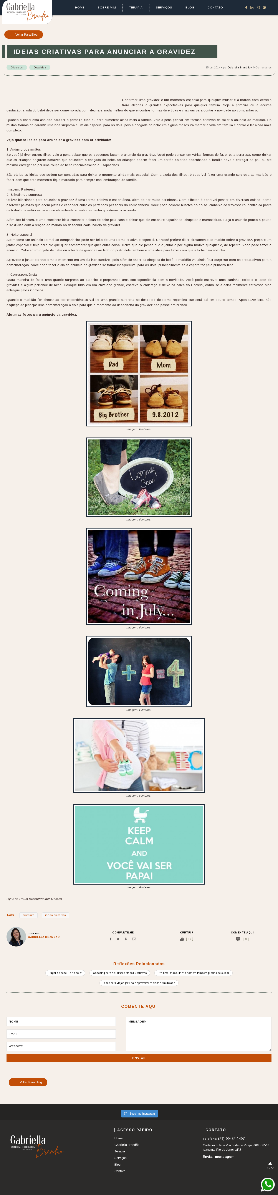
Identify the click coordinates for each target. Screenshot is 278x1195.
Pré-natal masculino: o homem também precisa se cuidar (193, 973)
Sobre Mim (107, 7)
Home (79, 7)
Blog (189, 7)
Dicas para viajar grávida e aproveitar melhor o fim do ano (139, 983)
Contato (215, 7)
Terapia (136, 7)
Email (134, 939)
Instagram (258, 7)
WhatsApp (268, 1185)
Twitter (118, 939)
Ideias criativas (55, 915)
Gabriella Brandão (239, 67)
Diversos (17, 67)
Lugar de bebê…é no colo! (65, 973)
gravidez (28, 915)
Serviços (164, 7)
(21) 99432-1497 (231, 1139)
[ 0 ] (246, 939)
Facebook (246, 7)
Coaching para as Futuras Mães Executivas (120, 973)
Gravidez (40, 67)
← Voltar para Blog (24, 34)
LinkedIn (251, 7)
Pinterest (126, 939)
